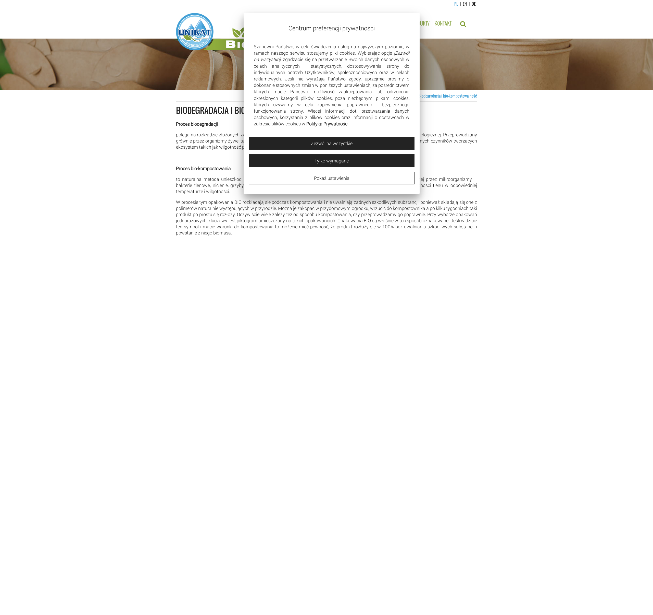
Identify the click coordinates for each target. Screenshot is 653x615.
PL (456, 4)
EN (462, 4)
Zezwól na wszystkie (332, 143)
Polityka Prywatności (327, 124)
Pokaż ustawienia (331, 178)
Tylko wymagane (332, 161)
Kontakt (443, 23)
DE (471, 4)
